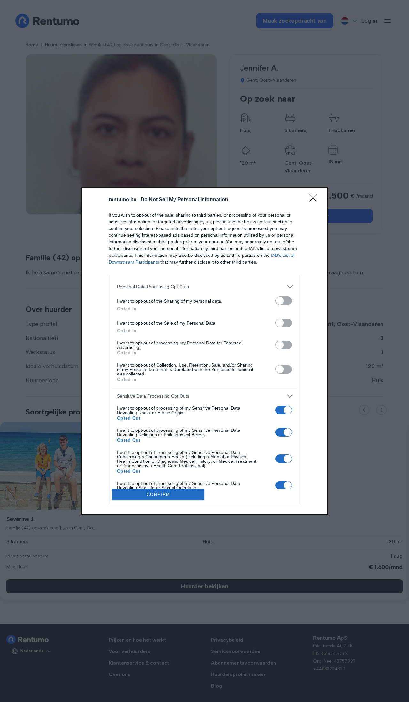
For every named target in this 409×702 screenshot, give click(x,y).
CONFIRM (158, 494)
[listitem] (204, 286)
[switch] (283, 300)
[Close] (315, 200)
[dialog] (204, 351)
